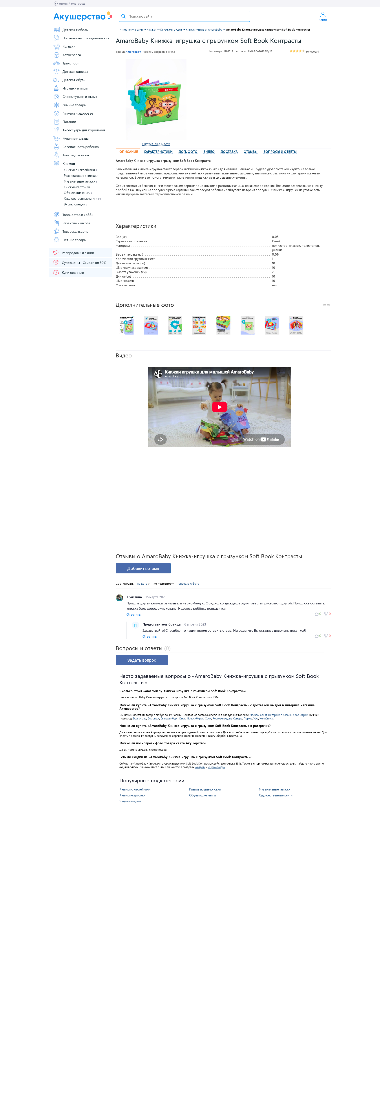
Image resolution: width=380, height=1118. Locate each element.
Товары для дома (75, 231)
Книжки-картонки (77, 187)
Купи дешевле (73, 272)
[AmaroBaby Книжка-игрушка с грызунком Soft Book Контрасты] (156, 99)
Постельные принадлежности (86, 38)
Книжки (68, 163)
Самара (237, 718)
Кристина (134, 597)
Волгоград (139, 718)
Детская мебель (75, 30)
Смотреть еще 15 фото (156, 143)
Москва (254, 714)
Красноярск (300, 714)
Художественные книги (82, 198)
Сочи (208, 718)
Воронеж (153, 718)
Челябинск (266, 718)
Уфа (255, 718)
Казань (287, 714)
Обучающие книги (78, 193)
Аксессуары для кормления (84, 130)
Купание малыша (75, 138)
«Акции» (200, 767)
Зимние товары (74, 105)
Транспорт (70, 63)
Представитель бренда (161, 624)
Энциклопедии (75, 204)
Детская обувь (73, 80)
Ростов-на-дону (222, 718)
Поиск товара (123, 16)
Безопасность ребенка (80, 147)
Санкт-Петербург (270, 714)
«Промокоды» (216, 767)
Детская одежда (75, 71)
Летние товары (74, 240)
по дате (142, 583)
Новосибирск (195, 718)
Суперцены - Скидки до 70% (84, 263)
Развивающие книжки (81, 175)
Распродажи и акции (78, 253)
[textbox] (184, 16)
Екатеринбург (169, 718)
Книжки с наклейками (80, 170)
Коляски (68, 46)
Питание (69, 122)
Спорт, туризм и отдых (79, 97)
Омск (182, 718)
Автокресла (71, 55)
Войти (323, 20)
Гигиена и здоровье (77, 113)
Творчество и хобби (77, 215)
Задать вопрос (141, 660)
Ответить (133, 614)
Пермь (248, 718)
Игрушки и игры (75, 88)
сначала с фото (189, 583)
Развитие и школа (76, 223)
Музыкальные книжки (80, 181)
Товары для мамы (75, 155)
